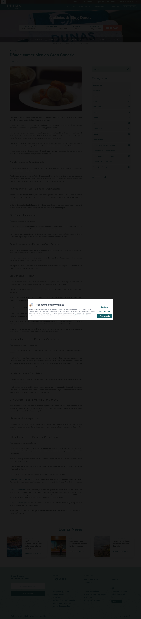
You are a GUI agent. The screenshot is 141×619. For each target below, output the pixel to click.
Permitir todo (105, 316)
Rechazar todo (104, 312)
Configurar (105, 307)
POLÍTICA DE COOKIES (81, 315)
